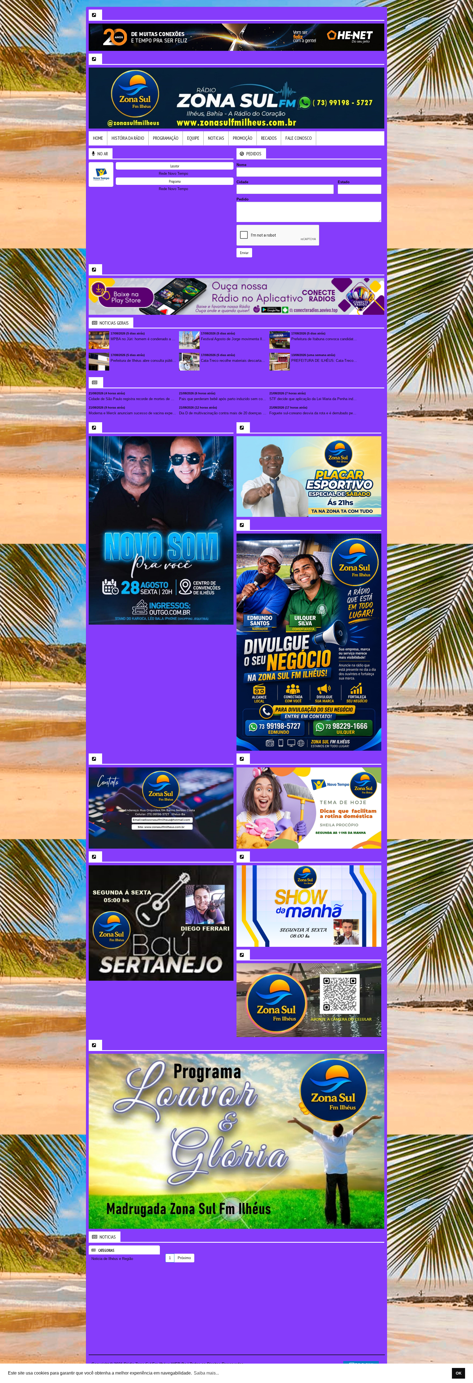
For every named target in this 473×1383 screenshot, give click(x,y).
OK (459, 1373)
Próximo (184, 1258)
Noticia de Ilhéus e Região (112, 1259)
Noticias (216, 138)
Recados (269, 138)
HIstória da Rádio (128, 138)
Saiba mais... (206, 1373)
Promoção (242, 138)
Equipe (193, 138)
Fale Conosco (298, 138)
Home (98, 138)
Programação (165, 138)
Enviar (244, 252)
